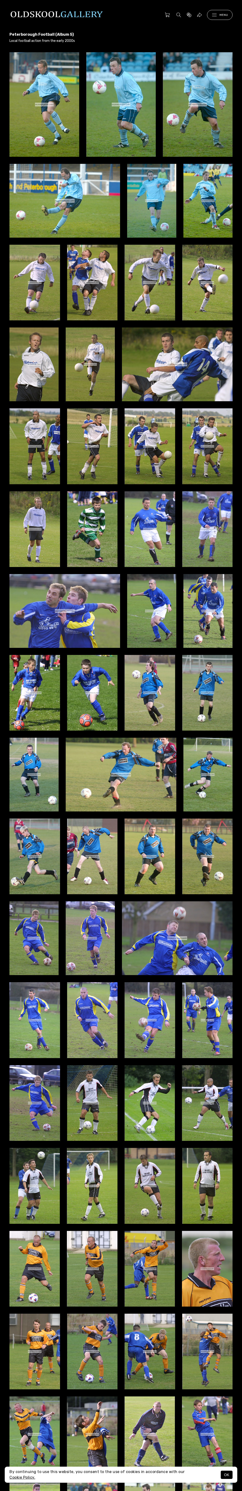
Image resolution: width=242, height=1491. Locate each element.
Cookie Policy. (22, 1477)
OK (226, 1475)
